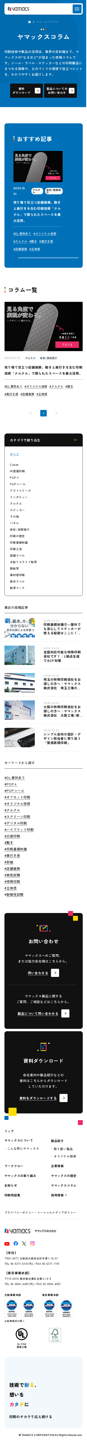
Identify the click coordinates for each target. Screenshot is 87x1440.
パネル (14, 523)
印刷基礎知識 (19, 542)
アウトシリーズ (20, 490)
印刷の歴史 (17, 536)
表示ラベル (17, 581)
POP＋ (14, 477)
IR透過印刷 (17, 471)
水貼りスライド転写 (23, 562)
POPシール (18, 484)
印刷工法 (16, 549)
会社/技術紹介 (20, 529)
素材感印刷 (17, 575)
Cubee (14, 464)
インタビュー (19, 497)
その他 (14, 516)
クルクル (16, 503)
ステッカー (17, 510)
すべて (14, 454)
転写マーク (17, 588)
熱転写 (14, 568)
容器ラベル (17, 555)
